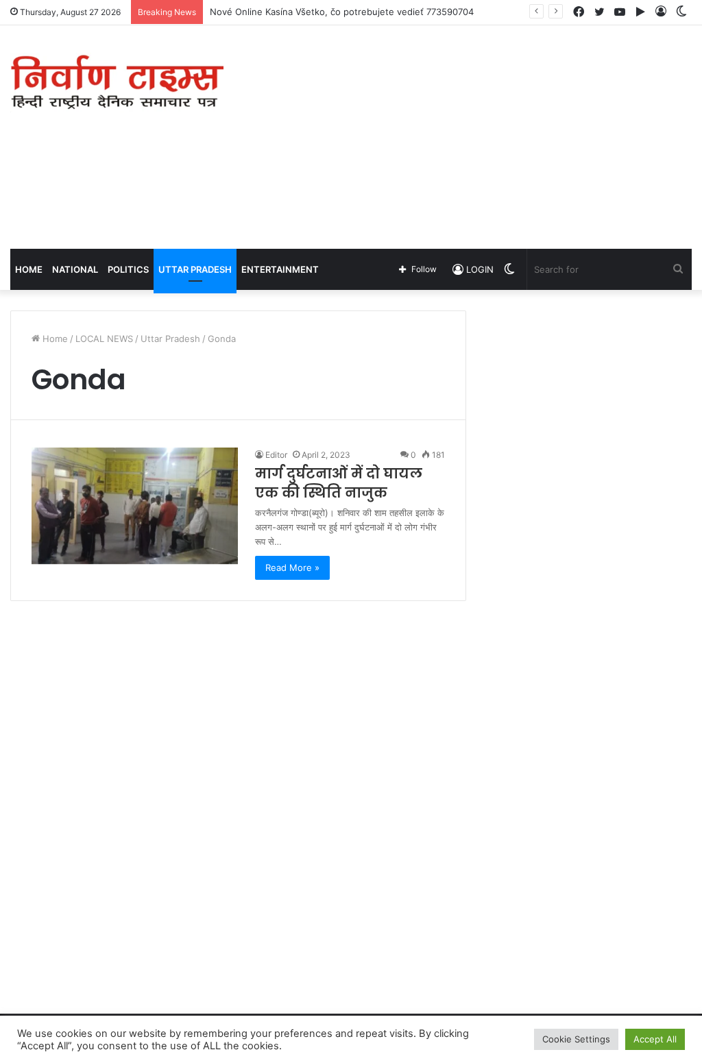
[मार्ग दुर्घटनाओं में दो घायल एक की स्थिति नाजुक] (135, 506)
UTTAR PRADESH (195, 269)
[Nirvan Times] (116, 82)
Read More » (292, 567)
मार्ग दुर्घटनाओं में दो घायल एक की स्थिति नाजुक (338, 483)
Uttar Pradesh (170, 338)
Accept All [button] (655, 1039)
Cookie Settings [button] (576, 1039)
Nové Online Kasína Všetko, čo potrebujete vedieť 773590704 (342, 11)
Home (29, 269)
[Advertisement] (472, 135)
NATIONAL (75, 269)
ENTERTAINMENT (280, 269)
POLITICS (128, 269)
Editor (276, 455)
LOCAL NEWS (104, 338)
